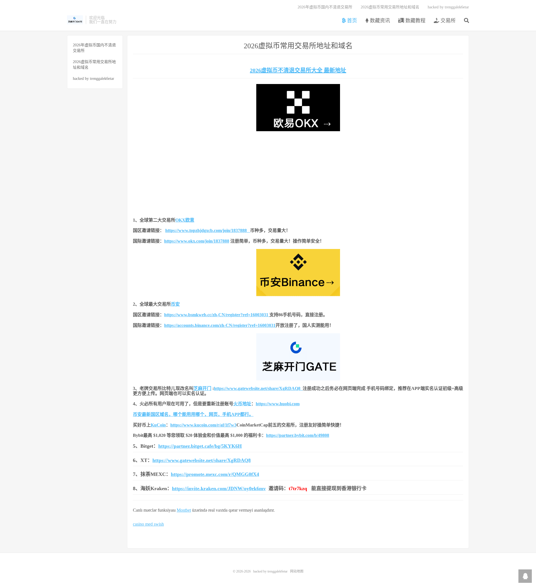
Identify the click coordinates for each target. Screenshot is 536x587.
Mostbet (184, 510)
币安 (175, 304)
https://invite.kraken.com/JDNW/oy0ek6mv (219, 488)
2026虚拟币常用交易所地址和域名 (390, 7)
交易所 (447, 20)
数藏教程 (414, 20)
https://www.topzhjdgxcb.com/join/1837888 (207, 230)
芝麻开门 (202, 388)
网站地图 (296, 571)
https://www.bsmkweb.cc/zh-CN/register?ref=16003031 (216, 314)
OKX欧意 (184, 220)
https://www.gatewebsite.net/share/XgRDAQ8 (258, 388)
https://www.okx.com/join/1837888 (196, 241)
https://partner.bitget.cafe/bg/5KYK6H (200, 446)
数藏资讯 (379, 20)
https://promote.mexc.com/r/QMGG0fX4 (215, 474)
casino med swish (148, 524)
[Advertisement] (298, 173)
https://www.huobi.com (278, 403)
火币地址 (242, 403)
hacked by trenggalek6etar (75, 19)
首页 (351, 20)
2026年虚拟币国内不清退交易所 (325, 7)
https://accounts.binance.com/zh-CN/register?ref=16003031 (220, 325)
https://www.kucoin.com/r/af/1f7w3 (203, 425)
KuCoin (158, 425)
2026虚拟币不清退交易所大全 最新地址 (298, 70)
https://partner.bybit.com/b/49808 (297, 435)
